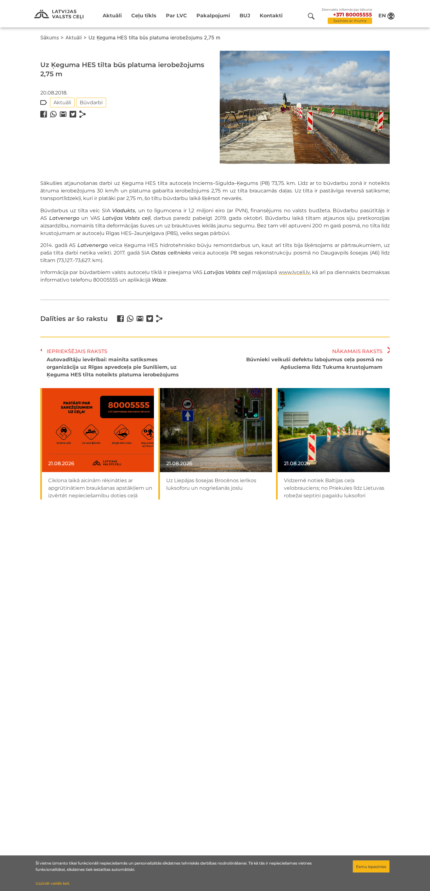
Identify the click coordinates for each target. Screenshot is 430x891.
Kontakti (271, 16)
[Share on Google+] (63, 114)
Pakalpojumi (213, 16)
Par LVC (176, 16)
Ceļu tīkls (143, 16)
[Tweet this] (73, 114)
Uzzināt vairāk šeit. (53, 883)
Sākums (49, 37)
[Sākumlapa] (59, 15)
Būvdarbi (91, 103)
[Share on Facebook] (43, 114)
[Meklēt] (311, 16)
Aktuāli (112, 16)
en (382, 16)
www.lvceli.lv (294, 272)
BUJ (245, 16)
